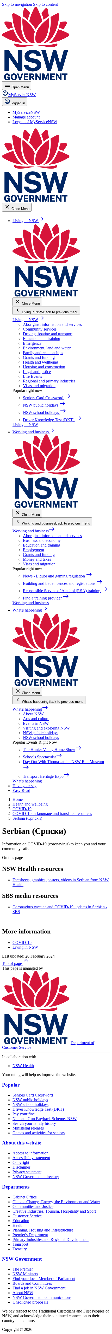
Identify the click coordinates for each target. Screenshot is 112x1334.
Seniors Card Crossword (33, 1095)
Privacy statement (27, 1172)
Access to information (30, 1153)
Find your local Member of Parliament (44, 1278)
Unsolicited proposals (30, 1302)
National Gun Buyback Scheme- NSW (45, 1118)
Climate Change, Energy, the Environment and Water (56, 1202)
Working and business (34, 531)
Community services (40, 329)
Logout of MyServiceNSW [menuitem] (35, 122)
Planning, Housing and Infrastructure (43, 1230)
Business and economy (42, 540)
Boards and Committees (32, 1283)
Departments (15, 1187)
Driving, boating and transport (47, 334)
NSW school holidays (41, 737)
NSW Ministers (25, 1274)
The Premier (23, 1269)
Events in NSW (36, 723)
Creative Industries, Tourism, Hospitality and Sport (54, 1211)
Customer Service (27, 1216)
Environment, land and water (47, 348)
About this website (21, 1143)
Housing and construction (44, 367)
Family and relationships (43, 352)
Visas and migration (39, 386)
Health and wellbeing (40, 362)
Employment (33, 550)
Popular (11, 1085)
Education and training (41, 338)
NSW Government (22, 1259)
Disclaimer (21, 1167)
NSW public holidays (40, 733)
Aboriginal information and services (52, 324)
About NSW (33, 714)
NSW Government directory (36, 1176)
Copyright (21, 1162)
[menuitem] (26, 112)
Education (21, 1220)
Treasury (20, 1249)
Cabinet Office (25, 1197)
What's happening (30, 709)
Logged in (17, 103)
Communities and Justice (33, 1206)
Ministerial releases (28, 1128)
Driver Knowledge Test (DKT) (38, 1109)
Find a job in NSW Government (39, 1288)
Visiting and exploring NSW (46, 728)
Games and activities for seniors (39, 1133)
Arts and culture (36, 718)
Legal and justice (37, 371)
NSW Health (23, 1065)
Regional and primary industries (49, 381)
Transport (20, 1244)
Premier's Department (30, 1235)
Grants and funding (39, 357)
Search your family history (34, 1123)
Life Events (32, 376)
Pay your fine (24, 1114)
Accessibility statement (31, 1157)
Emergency (32, 343)
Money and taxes (37, 559)
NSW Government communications (42, 1297)
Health (18, 1225)
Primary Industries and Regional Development (51, 1239)
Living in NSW (28, 319)
